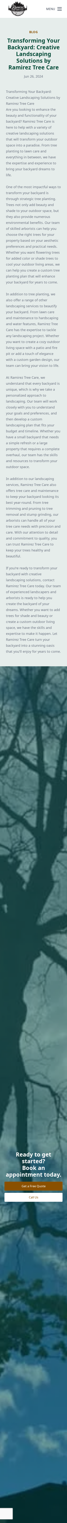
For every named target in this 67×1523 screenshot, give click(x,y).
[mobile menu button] (59, 8)
